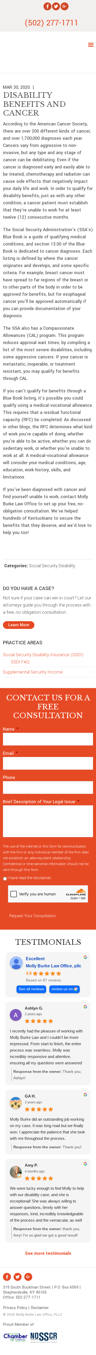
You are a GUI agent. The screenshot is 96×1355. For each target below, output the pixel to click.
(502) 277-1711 (51, 23)
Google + (28, 1277)
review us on (62, 989)
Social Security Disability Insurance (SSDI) (43, 655)
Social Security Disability (52, 566)
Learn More (18, 625)
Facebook (7, 1277)
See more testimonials (48, 1253)
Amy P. (31, 1165)
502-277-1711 (28, 1297)
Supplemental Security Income (33, 672)
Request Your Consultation (32, 916)
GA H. (30, 1096)
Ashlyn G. (34, 1008)
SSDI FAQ (20, 662)
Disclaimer (40, 1308)
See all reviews (31, 989)
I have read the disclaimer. (42, 878)
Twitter (18, 1277)
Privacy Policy (65, 878)
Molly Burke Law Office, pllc (53, 966)
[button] (91, 46)
